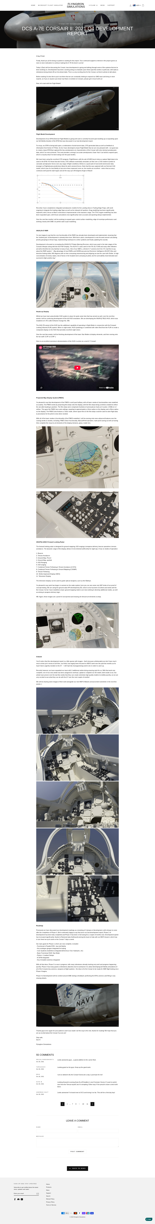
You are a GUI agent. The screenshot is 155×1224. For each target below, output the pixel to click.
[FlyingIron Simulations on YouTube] (22, 1199)
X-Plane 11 (93, 5)
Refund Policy (50, 1199)
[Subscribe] (38, 1193)
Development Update (75, 24)
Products (48, 1187)
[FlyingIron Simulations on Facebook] (15, 1199)
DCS (67, 24)
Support (111, 5)
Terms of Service (51, 1205)
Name (38, 1127)
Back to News (79, 1168)
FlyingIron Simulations (76, 5)
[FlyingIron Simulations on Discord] (18, 1199)
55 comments (85, 24)
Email (80, 1127)
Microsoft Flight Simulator (50, 5)
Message (40, 1136)
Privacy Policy (50, 1202)
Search (48, 1196)
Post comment (77, 1151)
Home (33, 5)
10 (83, 1104)
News (102, 5)
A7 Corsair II (62, 24)
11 (87, 1104)
